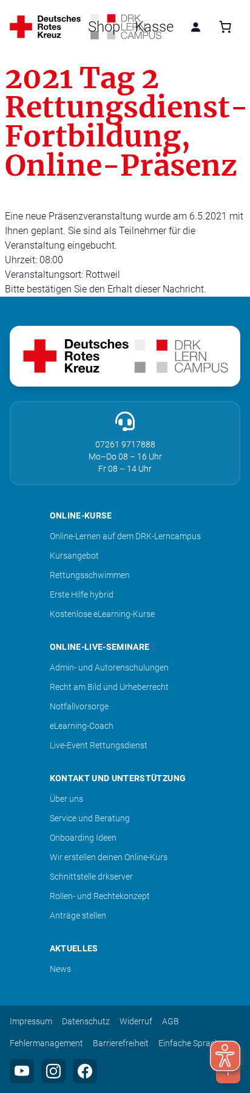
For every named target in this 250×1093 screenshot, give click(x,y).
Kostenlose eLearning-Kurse (102, 614)
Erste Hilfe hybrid (81, 594)
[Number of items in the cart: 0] (225, 27)
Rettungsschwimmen (90, 575)
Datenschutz (86, 1021)
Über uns (66, 799)
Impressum (31, 1021)
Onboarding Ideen (83, 838)
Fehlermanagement (46, 1043)
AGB (170, 1021)
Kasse (154, 26)
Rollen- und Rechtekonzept (100, 896)
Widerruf (136, 1021)
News (60, 969)
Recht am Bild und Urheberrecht (109, 687)
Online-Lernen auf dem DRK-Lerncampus (125, 536)
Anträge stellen (78, 915)
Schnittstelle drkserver (91, 876)
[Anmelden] (195, 26)
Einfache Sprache (191, 1043)
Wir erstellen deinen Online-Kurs (108, 857)
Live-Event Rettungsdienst (98, 745)
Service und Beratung (90, 818)
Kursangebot (74, 555)
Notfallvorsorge (79, 706)
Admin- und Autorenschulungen (109, 667)
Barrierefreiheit (121, 1043)
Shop (104, 26)
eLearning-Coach (81, 726)
